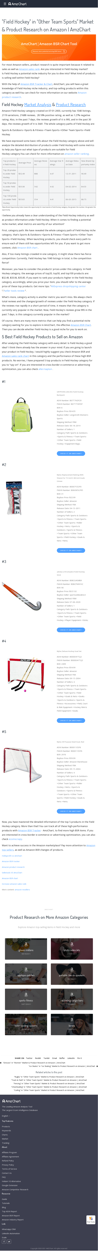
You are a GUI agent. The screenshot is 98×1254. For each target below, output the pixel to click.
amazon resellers (22, 889)
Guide (4, 1199)
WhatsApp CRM (9, 1229)
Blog (4, 1207)
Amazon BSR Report (11, 1215)
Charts (5, 1134)
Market (5, 1138)
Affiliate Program (9, 1152)
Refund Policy (8, 1160)
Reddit (38, 1058)
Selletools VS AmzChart (12, 872)
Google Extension (9, 1185)
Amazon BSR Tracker (29, 830)
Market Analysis (37, 104)
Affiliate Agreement (10, 1156)
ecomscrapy (15, 839)
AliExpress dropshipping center (68, 286)
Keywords (6, 1130)
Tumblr (46, 1058)
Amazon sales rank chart (15, 356)
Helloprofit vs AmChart (12, 855)
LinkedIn (71, 1058)
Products (6, 1126)
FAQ (4, 1177)
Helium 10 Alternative (11, 1181)
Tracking (5, 1143)
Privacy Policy (8, 1165)
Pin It (79, 1058)
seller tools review (14, 290)
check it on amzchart (71, 453)
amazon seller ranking (76, 153)
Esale (4, 1237)
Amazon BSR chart (27, 247)
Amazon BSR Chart (81, 325)
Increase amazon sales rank (14, 884)
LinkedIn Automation (11, 1233)
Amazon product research (13, 867)
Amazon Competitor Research (15, 1189)
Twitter (29, 1058)
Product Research (71, 104)
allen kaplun (45, 369)
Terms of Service (9, 1169)
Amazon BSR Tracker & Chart (36, 84)
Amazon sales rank (29, 69)
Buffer (62, 1058)
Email (54, 1058)
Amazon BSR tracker (11, 861)
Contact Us (7, 1173)
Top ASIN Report (9, 1211)
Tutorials (6, 1203)
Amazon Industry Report (13, 1219)
